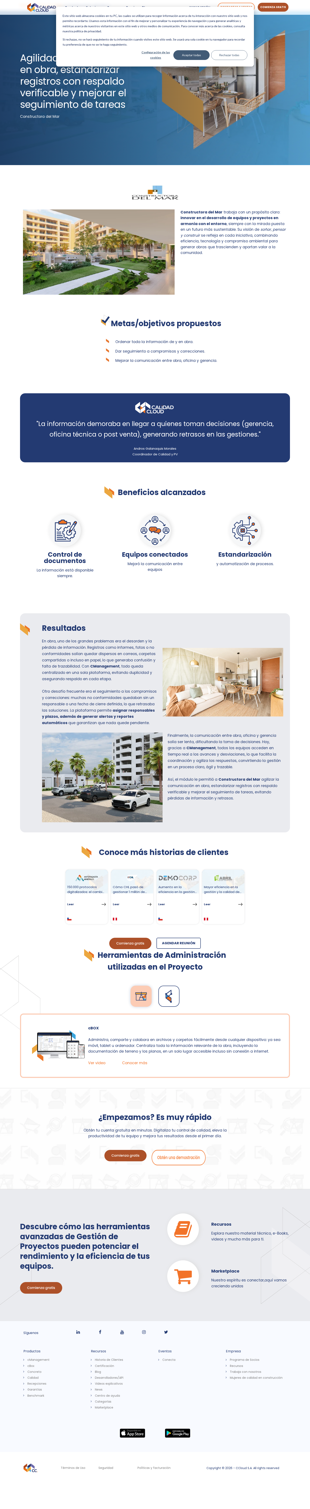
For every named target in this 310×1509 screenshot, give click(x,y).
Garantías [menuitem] (34, 1389)
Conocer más (136, 1062)
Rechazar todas (229, 55)
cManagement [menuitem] (38, 1360)
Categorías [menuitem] (103, 1401)
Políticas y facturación (154, 1468)
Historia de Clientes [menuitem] (109, 1360)
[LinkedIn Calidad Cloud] (78, 1332)
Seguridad (105, 1468)
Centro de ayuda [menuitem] (107, 1395)
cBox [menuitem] (30, 1366)
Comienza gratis (273, 7)
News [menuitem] (98, 1389)
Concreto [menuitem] (34, 1371)
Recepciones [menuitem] (36, 1383)
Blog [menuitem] (98, 1371)
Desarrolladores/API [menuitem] (109, 1377)
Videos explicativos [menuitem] (109, 1383)
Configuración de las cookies (156, 54)
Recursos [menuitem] (236, 1366)
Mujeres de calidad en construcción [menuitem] (256, 1377)
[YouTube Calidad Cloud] (122, 1332)
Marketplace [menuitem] (104, 1407)
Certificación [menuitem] (104, 1366)
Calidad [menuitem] (33, 1377)
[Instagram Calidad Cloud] (144, 1332)
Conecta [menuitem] (168, 1360)
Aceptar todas (191, 55)
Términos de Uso (73, 1468)
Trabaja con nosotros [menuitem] (245, 1371)
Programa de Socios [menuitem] (244, 1360)
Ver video (98, 1062)
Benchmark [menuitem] (35, 1395)
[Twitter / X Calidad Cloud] (166, 1332)
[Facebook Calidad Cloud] (100, 1332)
